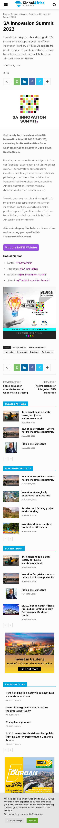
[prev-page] (5, 459)
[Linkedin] (24, 81)
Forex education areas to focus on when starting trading (15, 389)
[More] (47, 81)
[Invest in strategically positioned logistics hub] (11, 496)
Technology (47, 352)
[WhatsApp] (17, 81)
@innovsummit (24, 262)
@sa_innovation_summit (33, 274)
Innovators (22, 352)
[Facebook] (32, 81)
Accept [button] (32, 820)
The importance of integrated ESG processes (45, 389)
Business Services (28, 14)
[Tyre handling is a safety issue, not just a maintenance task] (11, 416)
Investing (34, 352)
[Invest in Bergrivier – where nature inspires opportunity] (11, 432)
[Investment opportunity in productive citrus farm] (11, 528)
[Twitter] (39, 81)
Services (14, 14)
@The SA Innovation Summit (33, 280)
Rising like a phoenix (34, 444)
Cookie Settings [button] (14, 820)
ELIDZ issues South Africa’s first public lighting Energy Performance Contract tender (29, 736)
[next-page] (11, 459)
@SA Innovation (29, 268)
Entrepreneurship (37, 347)
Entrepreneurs (19, 347)
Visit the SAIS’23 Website (21, 247)
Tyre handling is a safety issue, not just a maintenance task (36, 415)
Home (6, 14)
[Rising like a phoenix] (11, 447)
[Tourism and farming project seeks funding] (11, 512)
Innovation (9, 352)
